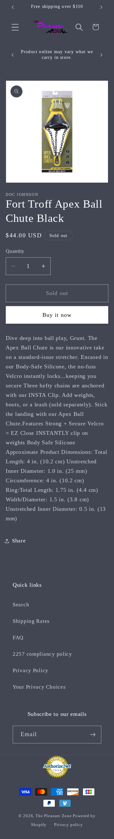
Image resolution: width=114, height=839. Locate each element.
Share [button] (19, 541)
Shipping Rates (31, 621)
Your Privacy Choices (39, 687)
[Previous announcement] (13, 7)
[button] (15, 27)
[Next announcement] (101, 7)
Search (21, 605)
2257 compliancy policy (42, 654)
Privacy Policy (30, 670)
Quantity (15, 251)
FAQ (18, 638)
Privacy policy (68, 824)
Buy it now (57, 315)
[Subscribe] (92, 734)
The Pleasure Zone (53, 815)
